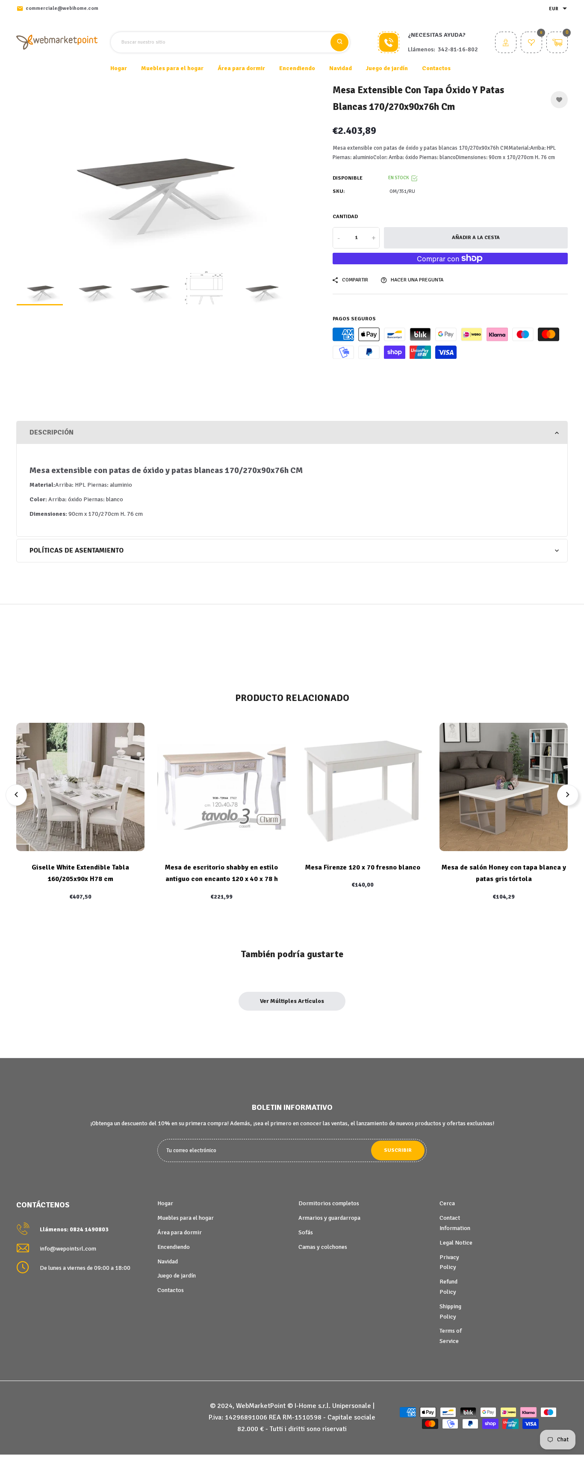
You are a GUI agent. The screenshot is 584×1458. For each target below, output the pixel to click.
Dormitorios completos (328, 1203)
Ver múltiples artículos (292, 1001)
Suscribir (398, 1150)
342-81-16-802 (458, 49)
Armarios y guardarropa (329, 1217)
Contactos (436, 68)
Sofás (305, 1232)
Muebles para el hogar (185, 1217)
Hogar (118, 68)
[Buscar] (339, 42)
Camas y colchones (322, 1247)
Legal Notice (455, 1242)
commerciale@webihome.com (62, 8)
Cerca (447, 1203)
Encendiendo (173, 1247)
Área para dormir (179, 1232)
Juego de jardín (176, 1275)
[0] (531, 43)
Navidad (167, 1261)
